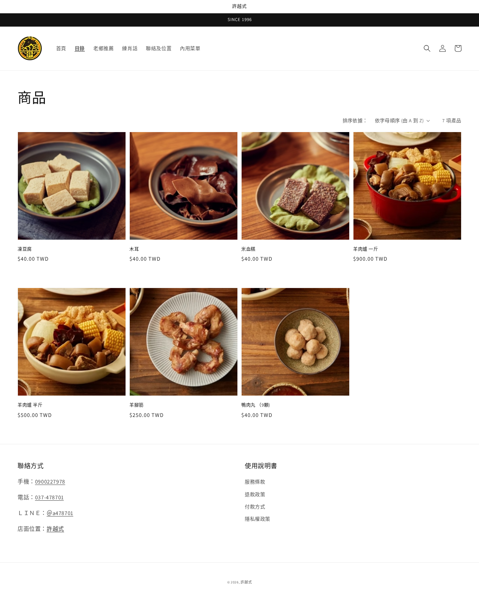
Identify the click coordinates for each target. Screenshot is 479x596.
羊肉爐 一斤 (365, 249)
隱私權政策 (257, 519)
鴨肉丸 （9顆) (255, 405)
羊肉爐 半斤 (30, 405)
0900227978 (50, 481)
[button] (427, 48)
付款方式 (255, 506)
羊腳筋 (136, 405)
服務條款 (255, 482)
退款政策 (255, 494)
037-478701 (49, 497)
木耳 (134, 249)
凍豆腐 (25, 249)
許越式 (55, 529)
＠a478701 (60, 513)
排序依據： (355, 120)
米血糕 (248, 249)
